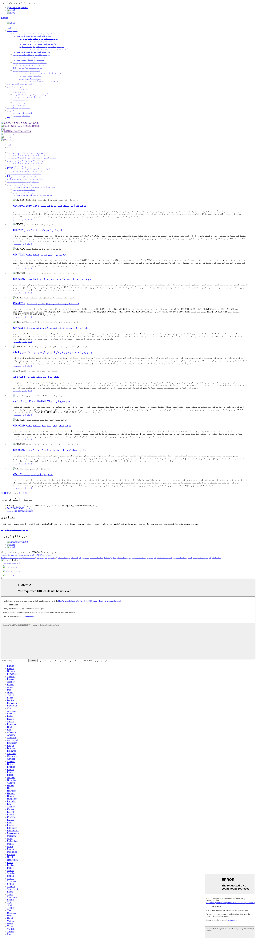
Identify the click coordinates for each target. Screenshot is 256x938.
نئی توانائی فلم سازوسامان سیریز (40, 73)
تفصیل (16, 219)
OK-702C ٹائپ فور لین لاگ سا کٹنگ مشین (39, 254)
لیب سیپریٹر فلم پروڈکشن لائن (31, 65)
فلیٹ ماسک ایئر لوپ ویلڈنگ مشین (152, 557)
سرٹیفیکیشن (20, 99)
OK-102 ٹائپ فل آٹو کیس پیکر (33, 474)
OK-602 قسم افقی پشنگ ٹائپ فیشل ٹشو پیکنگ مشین (46, 303)
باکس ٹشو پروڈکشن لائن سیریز (36, 41)
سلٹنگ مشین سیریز (30, 75)
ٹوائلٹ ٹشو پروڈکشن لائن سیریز (32, 52)
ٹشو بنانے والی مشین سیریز (30, 57)
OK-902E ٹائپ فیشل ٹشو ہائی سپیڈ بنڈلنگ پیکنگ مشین (49, 449)
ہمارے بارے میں (16, 86)
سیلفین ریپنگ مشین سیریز (28, 59)
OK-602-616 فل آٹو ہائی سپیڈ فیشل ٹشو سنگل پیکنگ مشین (51, 327)
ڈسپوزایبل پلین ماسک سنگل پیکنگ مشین (31, 557)
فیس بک (10, 575)
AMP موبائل (43, 555)
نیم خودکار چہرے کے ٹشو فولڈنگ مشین (41, 46)
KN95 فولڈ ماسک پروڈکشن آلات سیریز (28, 168)
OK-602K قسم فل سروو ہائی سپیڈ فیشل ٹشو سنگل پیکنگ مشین (53, 278)
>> (19, 493)
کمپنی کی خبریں (22, 113)
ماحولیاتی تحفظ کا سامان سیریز (38, 81)
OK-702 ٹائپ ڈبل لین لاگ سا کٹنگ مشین (38, 230)
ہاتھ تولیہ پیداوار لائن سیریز (38, 44)
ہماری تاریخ (20, 89)
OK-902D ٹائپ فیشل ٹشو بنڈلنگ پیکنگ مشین (42, 425)
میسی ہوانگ (13, 571)
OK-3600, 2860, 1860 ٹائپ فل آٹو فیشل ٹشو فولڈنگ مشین (50, 205)
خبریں (11, 110)
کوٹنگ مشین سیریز (30, 78)
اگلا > (24, 493)
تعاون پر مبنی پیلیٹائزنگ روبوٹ (33, 33)
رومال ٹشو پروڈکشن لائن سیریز (31, 54)
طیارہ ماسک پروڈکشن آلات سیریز (26, 171)
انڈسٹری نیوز (21, 115)
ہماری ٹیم (19, 105)
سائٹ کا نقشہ (9, 555)
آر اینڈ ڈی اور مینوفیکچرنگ (30, 94)
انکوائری (26, 219)
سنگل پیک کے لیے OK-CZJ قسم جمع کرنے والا (42, 401)
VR (9, 118)
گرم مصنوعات (27, 555)
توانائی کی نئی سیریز (26, 70)
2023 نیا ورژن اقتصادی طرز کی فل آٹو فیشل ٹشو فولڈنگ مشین (53, 352)
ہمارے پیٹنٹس (21, 102)
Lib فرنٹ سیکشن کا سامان (27, 67)
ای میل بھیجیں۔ (10, 563)
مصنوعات (12, 30)
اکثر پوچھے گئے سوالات (20, 83)
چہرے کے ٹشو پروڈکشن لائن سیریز (32, 36)
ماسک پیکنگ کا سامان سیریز (30, 62)
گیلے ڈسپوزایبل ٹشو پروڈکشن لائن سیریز (43, 49)
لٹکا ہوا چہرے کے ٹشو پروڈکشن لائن (36, 376)
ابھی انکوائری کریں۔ (14, 529)
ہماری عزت (19, 91)
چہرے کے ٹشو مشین (120, 557)
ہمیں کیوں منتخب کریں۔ (27, 97)
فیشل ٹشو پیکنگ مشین (68, 557)
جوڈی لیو (11, 567)
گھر (9, 28)
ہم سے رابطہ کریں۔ (18, 107)
